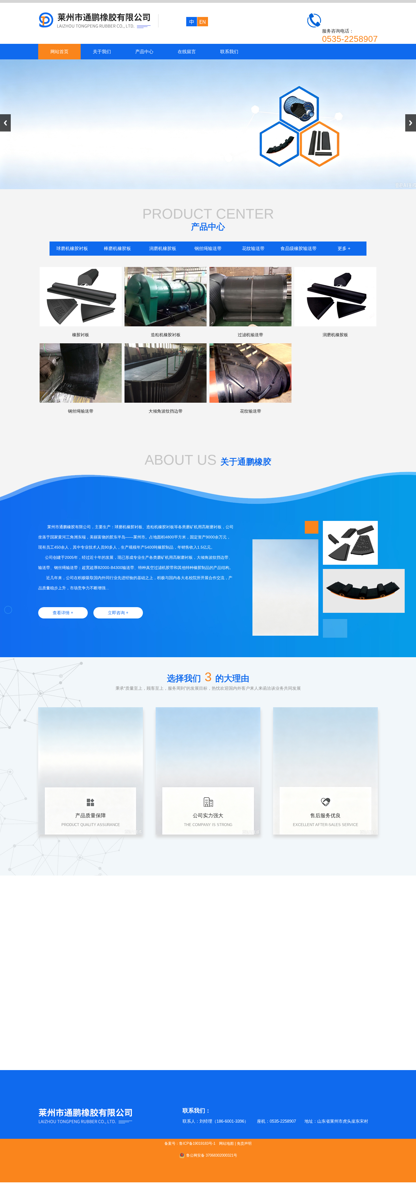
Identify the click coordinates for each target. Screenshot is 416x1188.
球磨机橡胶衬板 (72, 248)
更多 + (344, 248)
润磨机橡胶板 (162, 248)
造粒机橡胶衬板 (166, 334)
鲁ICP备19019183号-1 (197, 1143)
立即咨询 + (118, 612)
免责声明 (244, 1143)
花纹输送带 (253, 248)
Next (410, 122)
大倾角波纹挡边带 (166, 411)
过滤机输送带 (250, 334)
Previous (5, 122)
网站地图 (226, 1143)
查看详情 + (63, 612)
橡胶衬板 (80, 334)
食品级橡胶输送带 (298, 248)
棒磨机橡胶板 (117, 248)
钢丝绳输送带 (208, 248)
